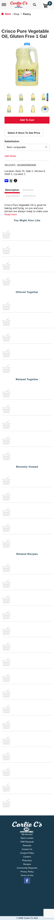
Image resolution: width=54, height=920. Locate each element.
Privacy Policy (27, 871)
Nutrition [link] (28, 190)
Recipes (27, 864)
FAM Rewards (27, 841)
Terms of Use (27, 875)
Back (7, 14)
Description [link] (12, 190)
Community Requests (27, 868)
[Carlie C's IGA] (19, 3)
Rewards (27, 845)
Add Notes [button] (10, 156)
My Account (27, 834)
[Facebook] (27, 880)
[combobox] (27, 147)
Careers (27, 856)
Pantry (27, 14)
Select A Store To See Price (24, 132)
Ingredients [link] (13, 196)
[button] (9, 97)
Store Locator (27, 838)
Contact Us (27, 849)
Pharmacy (27, 860)
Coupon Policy (27, 853)
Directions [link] (29, 196)
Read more (10, 214)
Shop (16, 14)
